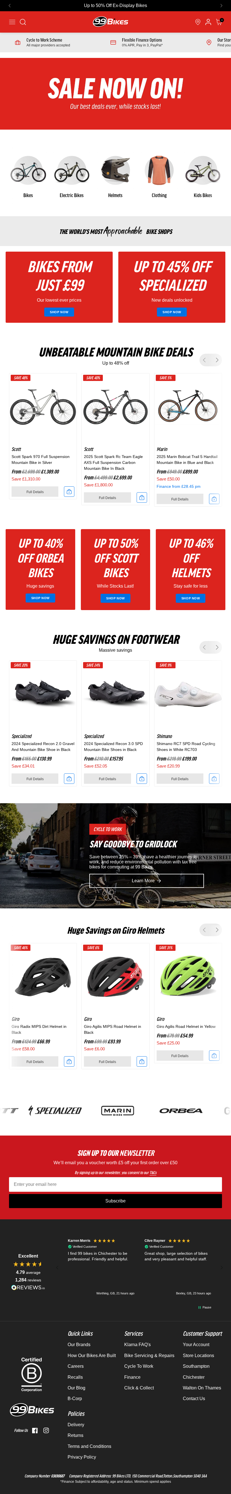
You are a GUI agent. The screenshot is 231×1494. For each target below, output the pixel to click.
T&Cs (153, 1172)
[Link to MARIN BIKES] (103, 1111)
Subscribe (115, 1201)
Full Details (35, 492)
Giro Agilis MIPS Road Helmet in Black (112, 1029)
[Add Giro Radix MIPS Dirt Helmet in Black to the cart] (69, 1061)
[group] (28, 175)
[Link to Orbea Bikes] (166, 1111)
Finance (132, 1377)
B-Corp (75, 1398)
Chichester (194, 1377)
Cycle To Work (138, 1366)
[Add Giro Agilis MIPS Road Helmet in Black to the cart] (142, 1061)
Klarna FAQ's (137, 1344)
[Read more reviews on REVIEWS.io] (28, 1287)
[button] (9, 5)
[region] (139, 1268)
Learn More (143, 880)
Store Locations (198, 1355)
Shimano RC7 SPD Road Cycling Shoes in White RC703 (186, 746)
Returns (75, 1435)
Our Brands (79, 1344)
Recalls (75, 1377)
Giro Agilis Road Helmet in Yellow (186, 1026)
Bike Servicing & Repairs (149, 1355)
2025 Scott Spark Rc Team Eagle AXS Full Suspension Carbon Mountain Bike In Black (113, 462)
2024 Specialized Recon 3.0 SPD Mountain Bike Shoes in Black (113, 746)
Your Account (196, 1344)
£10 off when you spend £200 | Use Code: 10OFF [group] (115, 5)
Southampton (196, 1366)
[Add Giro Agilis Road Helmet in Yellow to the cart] (214, 1055)
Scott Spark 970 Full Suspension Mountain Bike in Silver (41, 459)
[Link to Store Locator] (198, 22)
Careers (76, 1366)
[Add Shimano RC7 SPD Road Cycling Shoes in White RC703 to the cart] (214, 778)
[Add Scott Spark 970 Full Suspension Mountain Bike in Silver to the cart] (69, 491)
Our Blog (76, 1387)
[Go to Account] (23, 22)
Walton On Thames (202, 1387)
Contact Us (194, 1398)
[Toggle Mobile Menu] (12, 22)
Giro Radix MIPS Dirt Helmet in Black (39, 1029)
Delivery (76, 1424)
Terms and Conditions (89, 1446)
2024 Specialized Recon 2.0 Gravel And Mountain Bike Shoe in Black (43, 746)
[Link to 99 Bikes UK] (110, 22)
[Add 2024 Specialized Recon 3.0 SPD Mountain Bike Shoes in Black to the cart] (142, 778)
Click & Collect (139, 1387)
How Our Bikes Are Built (92, 1355)
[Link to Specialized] (40, 1111)
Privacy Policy (82, 1457)
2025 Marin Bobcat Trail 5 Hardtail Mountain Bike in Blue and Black (187, 459)
